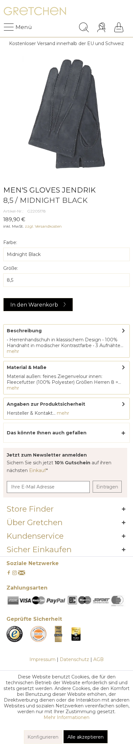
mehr (13, 351)
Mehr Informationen (66, 717)
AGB (98, 659)
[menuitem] (9, 27)
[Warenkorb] (119, 27)
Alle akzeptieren (85, 737)
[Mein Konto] (102, 27)
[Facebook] (8, 573)
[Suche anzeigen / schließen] (84, 27)
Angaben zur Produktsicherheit (46, 404)
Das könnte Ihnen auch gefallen (47, 433)
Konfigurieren (42, 737)
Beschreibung (24, 331)
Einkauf (37, 470)
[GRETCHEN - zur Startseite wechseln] (34, 12)
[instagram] (14, 573)
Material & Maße (26, 367)
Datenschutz (74, 659)
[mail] (21, 573)
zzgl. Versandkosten (43, 226)
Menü (17, 27)
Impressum (42, 659)
